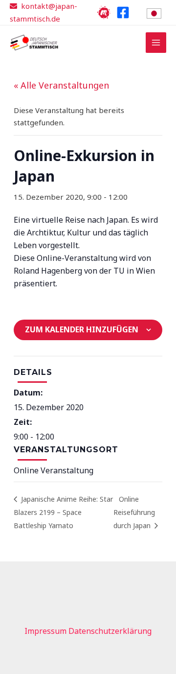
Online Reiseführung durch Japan (134, 512)
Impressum (45, 631)
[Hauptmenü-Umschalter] (156, 42)
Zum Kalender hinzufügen (81, 329)
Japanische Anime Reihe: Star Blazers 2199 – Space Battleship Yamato (63, 512)
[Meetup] (103, 12)
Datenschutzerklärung (110, 631)
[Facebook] (123, 12)
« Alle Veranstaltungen (61, 85)
